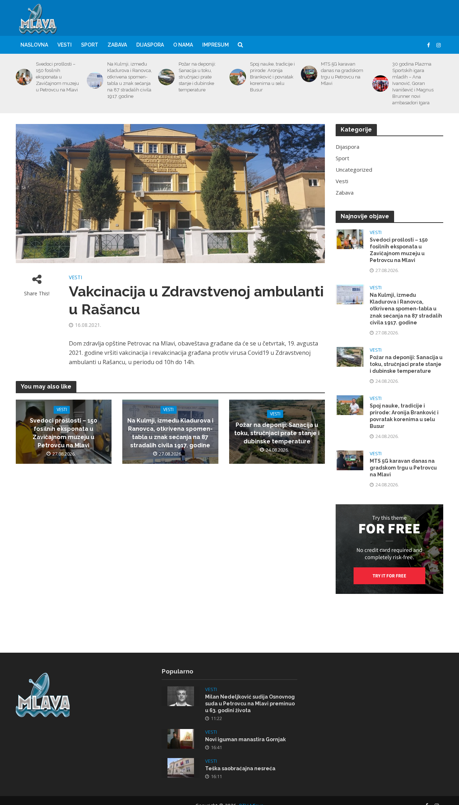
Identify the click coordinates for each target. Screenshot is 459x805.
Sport (89, 45)
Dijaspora (150, 45)
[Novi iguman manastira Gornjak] (180, 738)
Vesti (64, 45)
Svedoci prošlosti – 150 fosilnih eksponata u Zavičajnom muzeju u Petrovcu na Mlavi (57, 76)
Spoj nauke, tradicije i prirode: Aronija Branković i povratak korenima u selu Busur (272, 76)
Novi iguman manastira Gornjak (245, 739)
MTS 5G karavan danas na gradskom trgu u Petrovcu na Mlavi (342, 73)
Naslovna (34, 45)
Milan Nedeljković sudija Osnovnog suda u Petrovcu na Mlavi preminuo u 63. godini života (250, 703)
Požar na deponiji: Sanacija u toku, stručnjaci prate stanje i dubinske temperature (197, 76)
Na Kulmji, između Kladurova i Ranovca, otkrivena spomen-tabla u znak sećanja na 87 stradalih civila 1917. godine (129, 80)
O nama (183, 45)
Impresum (215, 45)
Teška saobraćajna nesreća (240, 768)
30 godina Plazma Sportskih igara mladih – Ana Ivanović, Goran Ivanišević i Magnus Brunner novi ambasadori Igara (413, 83)
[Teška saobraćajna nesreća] (180, 767)
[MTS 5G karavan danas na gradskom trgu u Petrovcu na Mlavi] (308, 74)
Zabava (117, 45)
